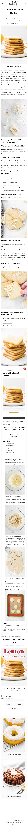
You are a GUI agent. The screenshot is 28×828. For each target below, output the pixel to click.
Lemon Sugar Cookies (9, 326)
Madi (3, 695)
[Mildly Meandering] (14, 3)
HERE (16, 690)
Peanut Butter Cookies (9, 318)
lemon (19, 704)
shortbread (14, 708)
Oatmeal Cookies (7, 323)
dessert (9, 704)
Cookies (5, 698)
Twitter (23, 645)
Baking (2, 698)
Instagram (11, 645)
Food (11, 698)
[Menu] (2, 3)
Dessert (9, 698)
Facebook (5, 645)
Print (14, 418)
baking (8, 701)
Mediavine (14, 824)
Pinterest (17, 645)
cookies (19, 701)
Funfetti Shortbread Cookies (10, 182)
